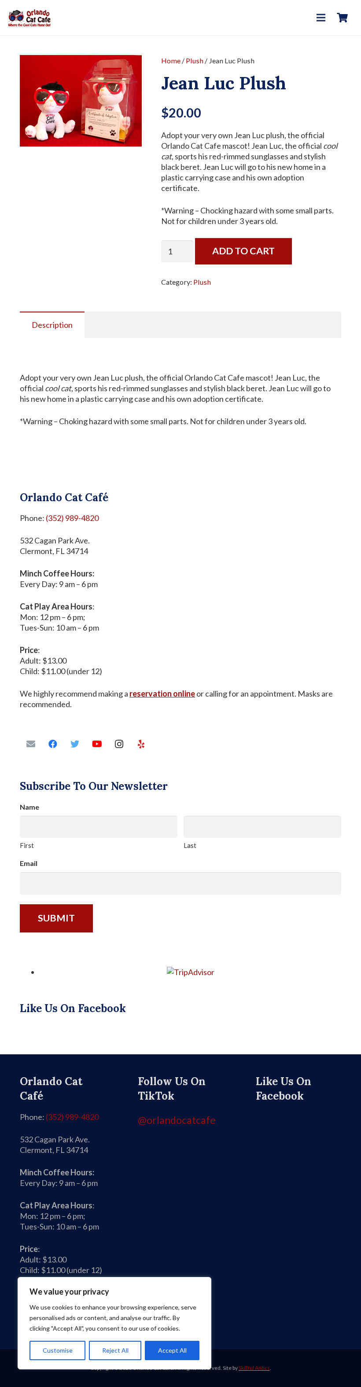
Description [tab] (52, 325)
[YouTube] (97, 744)
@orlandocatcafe (177, 1120)
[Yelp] (141, 744)
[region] (114, 1323)
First (27, 845)
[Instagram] (119, 744)
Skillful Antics (254, 1368)
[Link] (29, 17)
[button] (126, 71)
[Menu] (321, 18)
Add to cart (243, 251)
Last (190, 845)
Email (28, 863)
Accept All (172, 1350)
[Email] (31, 744)
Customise (58, 1350)
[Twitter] (75, 744)
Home (170, 60)
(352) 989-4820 (72, 518)
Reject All (115, 1350)
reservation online (162, 693)
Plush (194, 60)
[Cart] (342, 17)
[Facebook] (53, 744)
